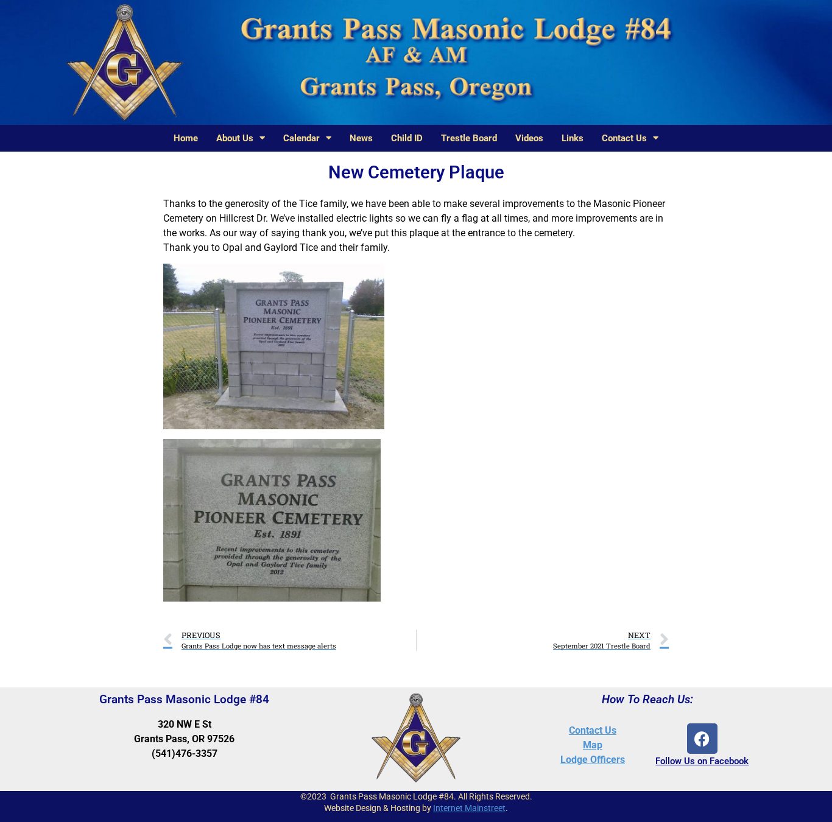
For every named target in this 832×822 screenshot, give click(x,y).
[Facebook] (702, 738)
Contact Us (624, 138)
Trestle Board (469, 138)
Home (186, 138)
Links (572, 138)
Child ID (407, 138)
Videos (529, 138)
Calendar (301, 138)
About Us (234, 138)
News (361, 138)
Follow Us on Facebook (702, 761)
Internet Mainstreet (469, 808)
